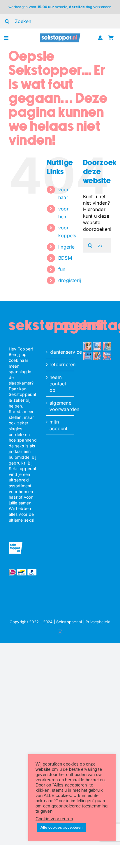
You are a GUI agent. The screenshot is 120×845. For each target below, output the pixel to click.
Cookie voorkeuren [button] (54, 818)
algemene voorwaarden (60, 406)
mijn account (59, 425)
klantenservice (60, 352)
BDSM (65, 258)
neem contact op (58, 383)
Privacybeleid (98, 621)
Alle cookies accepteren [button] (61, 827)
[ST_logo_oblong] (60, 35)
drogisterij (69, 280)
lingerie (66, 247)
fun (62, 269)
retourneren (60, 364)
